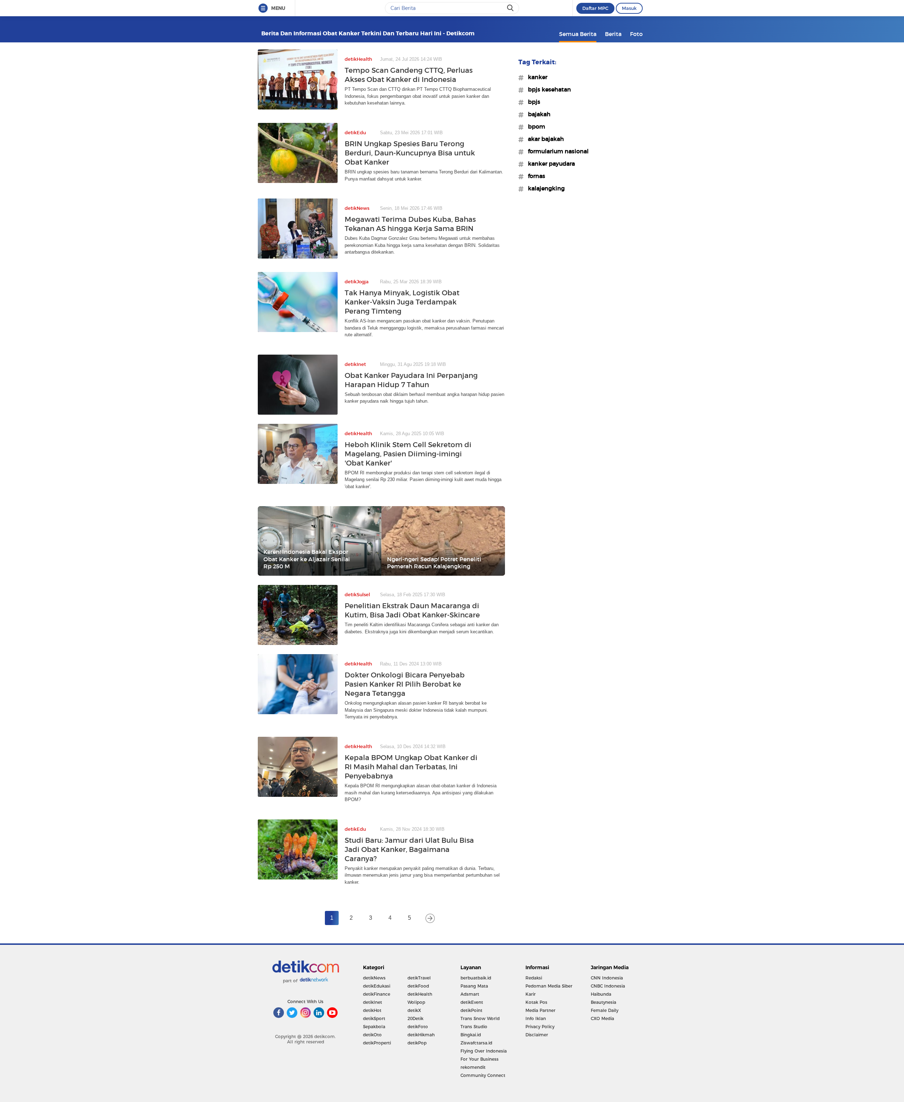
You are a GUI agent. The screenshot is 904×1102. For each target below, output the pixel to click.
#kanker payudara (549, 163)
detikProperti (377, 1042)
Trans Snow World (480, 1018)
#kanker (535, 77)
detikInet (372, 1002)
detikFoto (418, 1026)
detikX (414, 1010)
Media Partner (540, 1010)
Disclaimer (536, 1034)
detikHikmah (421, 1034)
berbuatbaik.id (475, 977)
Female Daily (604, 1010)
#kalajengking (544, 188)
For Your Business (479, 1059)
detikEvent (471, 1002)
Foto (636, 33)
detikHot (372, 1010)
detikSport (374, 1018)
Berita (613, 33)
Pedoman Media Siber (548, 986)
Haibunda (601, 994)
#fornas (534, 175)
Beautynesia (603, 1002)
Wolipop (416, 1002)
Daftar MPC (595, 8)
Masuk (629, 8)
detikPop (417, 1042)
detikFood (418, 986)
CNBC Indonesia (608, 986)
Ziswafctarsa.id (476, 1042)
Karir (530, 994)
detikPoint (471, 1010)
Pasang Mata (474, 986)
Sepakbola (374, 1026)
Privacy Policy (539, 1026)
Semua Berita (577, 33)
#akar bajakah (544, 138)
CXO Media (602, 1018)
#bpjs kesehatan (547, 89)
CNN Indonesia (607, 977)
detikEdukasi (376, 986)
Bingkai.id (470, 1034)
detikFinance (376, 994)
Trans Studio (473, 1026)
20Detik (415, 1018)
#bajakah (537, 114)
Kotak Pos (536, 1002)
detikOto (372, 1034)
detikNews (374, 977)
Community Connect (482, 1075)
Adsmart (469, 994)
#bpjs (532, 101)
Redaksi (533, 977)
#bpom (534, 126)
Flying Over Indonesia (483, 1051)
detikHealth (420, 994)
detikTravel (419, 977)
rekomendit (473, 1067)
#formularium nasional (556, 151)
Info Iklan (535, 1018)
